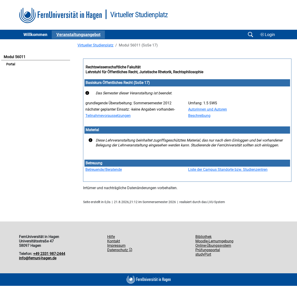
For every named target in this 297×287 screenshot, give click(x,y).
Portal (10, 64)
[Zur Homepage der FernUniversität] (60, 15)
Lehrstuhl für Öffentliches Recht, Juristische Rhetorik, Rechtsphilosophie (144, 72)
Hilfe (111, 236)
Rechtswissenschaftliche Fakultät (113, 67)
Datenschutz (118, 250)
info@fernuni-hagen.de (37, 258)
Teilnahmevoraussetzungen (108, 115)
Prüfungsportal (207, 250)
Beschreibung (199, 115)
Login (269, 34)
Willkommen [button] (35, 34)
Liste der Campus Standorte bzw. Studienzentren (228, 169)
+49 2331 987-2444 (49, 253)
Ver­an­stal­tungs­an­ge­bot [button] (78, 34)
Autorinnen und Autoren (207, 109)
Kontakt (113, 241)
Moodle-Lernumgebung (214, 241)
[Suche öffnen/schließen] (250, 34)
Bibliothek (203, 236)
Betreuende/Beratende (103, 169)
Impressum (116, 245)
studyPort (203, 254)
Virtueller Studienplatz (95, 45)
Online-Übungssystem (213, 245)
